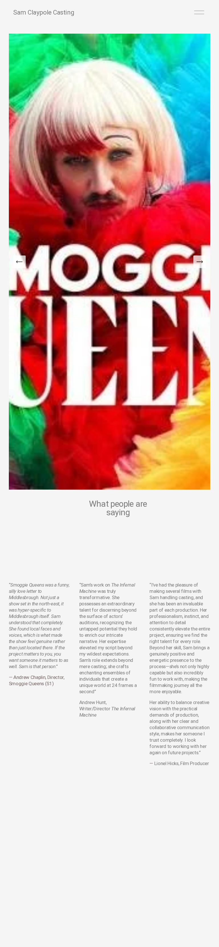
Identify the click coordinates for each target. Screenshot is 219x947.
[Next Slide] (199, 261)
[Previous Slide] (19, 261)
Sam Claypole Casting (43, 12)
